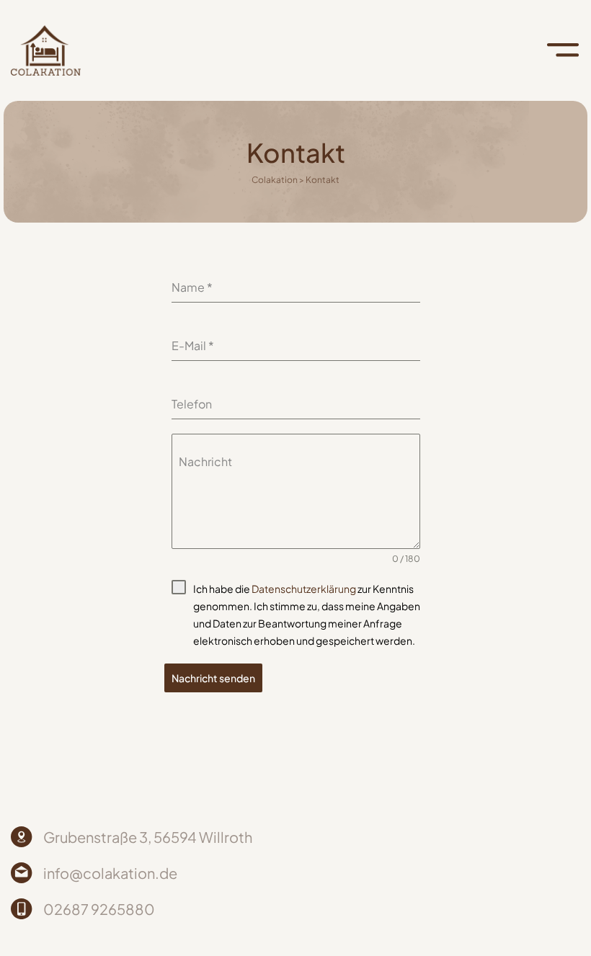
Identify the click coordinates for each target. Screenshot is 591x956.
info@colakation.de (110, 873)
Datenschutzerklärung (304, 588)
